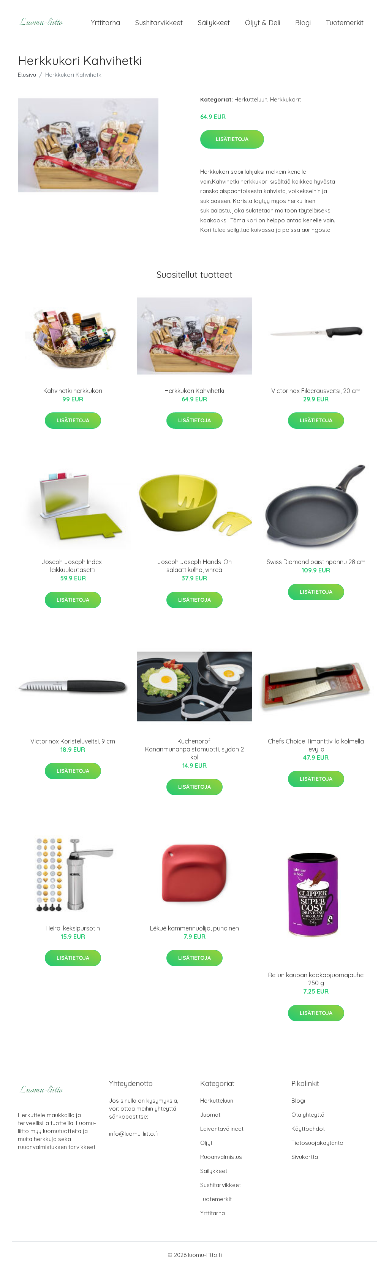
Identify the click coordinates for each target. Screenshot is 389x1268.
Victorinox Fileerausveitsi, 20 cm (316, 391)
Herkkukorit (285, 99)
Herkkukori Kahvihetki (194, 391)
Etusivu (27, 74)
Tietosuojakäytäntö (317, 1142)
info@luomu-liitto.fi (133, 1133)
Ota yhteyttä (307, 1114)
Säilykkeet (214, 22)
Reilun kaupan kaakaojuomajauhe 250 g (316, 979)
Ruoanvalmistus (221, 1156)
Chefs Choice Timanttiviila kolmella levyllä (316, 745)
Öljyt (206, 1142)
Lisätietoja (232, 139)
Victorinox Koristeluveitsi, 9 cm (72, 741)
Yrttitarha (105, 22)
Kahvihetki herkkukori (72, 391)
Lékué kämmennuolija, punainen (194, 928)
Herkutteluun (250, 99)
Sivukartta (304, 1156)
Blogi (303, 22)
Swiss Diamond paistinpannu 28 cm (316, 562)
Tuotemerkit (345, 22)
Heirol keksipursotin (73, 928)
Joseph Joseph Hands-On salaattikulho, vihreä (194, 566)
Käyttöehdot (308, 1128)
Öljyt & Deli (262, 22)
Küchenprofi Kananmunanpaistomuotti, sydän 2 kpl (194, 749)
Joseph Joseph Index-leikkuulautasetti (72, 566)
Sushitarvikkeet (159, 22)
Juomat (210, 1114)
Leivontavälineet (222, 1128)
